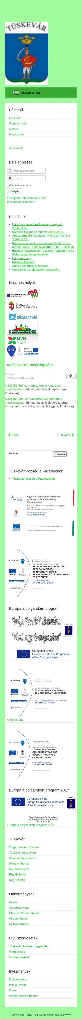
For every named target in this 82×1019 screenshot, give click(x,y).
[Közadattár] (22, 316)
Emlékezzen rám (20, 185)
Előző (15, 435)
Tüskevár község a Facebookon (33, 478)
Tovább (66, 435)
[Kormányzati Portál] (22, 293)
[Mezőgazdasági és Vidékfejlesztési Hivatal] (22, 339)
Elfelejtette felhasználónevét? (26, 198)
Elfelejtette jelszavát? (21, 201)
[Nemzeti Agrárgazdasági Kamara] (22, 327)
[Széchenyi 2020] (22, 350)
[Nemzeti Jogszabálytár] (22, 305)
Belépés (15, 191)
